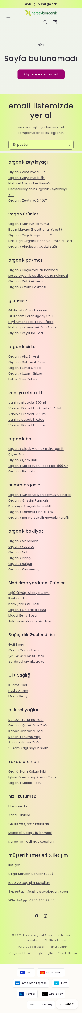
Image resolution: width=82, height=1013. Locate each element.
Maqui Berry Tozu (22, 615)
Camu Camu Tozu (23, 650)
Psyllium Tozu (19, 598)
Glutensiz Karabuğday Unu (30, 316)
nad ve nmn (18, 690)
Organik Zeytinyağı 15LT (27, 200)
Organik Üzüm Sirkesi (25, 373)
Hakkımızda (17, 806)
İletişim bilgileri (44, 953)
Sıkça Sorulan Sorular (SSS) (30, 874)
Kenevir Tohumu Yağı (25, 719)
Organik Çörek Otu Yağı (27, 725)
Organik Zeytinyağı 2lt (26, 177)
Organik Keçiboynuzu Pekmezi (33, 270)
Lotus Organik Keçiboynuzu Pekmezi (38, 275)
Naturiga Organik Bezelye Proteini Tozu (40, 241)
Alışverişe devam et (41, 74)
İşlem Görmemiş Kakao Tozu (32, 777)
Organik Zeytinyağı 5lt (26, 172)
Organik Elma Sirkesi (24, 368)
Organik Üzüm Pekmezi (27, 287)
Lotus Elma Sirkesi (23, 379)
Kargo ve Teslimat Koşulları (31, 841)
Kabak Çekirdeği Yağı (26, 731)
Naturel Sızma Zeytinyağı (29, 183)
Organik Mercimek (23, 541)
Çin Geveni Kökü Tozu (26, 656)
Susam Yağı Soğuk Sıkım (28, 748)
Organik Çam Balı (22, 460)
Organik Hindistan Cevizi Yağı (32, 246)
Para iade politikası (31, 946)
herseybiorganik (34, 935)
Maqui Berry (18, 696)
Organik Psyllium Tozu (26, 333)
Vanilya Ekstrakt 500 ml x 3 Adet (35, 408)
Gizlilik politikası (55, 940)
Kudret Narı (17, 685)
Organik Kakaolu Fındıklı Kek (30, 512)
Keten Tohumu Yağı (24, 736)
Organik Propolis (21, 471)
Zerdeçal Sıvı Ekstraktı (26, 661)
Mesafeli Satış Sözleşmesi (30, 832)
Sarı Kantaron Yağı (23, 742)
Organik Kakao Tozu (24, 783)
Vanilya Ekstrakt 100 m (26, 425)
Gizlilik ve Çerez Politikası (29, 824)
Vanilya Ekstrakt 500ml (27, 402)
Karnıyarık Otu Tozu (24, 604)
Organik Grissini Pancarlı (28, 500)
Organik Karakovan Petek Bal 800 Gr (38, 465)
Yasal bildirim (67, 953)
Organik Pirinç (19, 558)
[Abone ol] (68, 145)
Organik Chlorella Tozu (27, 609)
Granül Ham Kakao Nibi (27, 771)
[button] (8, 17)
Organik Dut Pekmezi (25, 281)
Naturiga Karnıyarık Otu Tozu (32, 327)
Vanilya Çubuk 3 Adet (26, 419)
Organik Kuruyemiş (23, 569)
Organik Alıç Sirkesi (23, 356)
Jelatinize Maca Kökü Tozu (30, 621)
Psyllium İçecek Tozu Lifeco (30, 321)
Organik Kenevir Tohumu (28, 224)
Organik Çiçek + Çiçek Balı (29, 448)
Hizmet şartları (58, 946)
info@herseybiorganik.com (47, 891)
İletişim (14, 865)
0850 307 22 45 (42, 900)
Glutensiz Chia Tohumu (27, 310)
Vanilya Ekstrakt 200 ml (27, 414)
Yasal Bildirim (19, 815)
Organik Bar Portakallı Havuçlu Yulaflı (38, 517)
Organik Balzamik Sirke (26, 362)
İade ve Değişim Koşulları (29, 882)
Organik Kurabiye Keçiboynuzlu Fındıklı (39, 494)
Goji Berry (16, 644)
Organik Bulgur (20, 563)
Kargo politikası (19, 953)
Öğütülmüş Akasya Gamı (29, 592)
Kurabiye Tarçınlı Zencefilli (30, 506)
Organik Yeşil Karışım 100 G (30, 235)
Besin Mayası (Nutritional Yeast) (35, 229)
